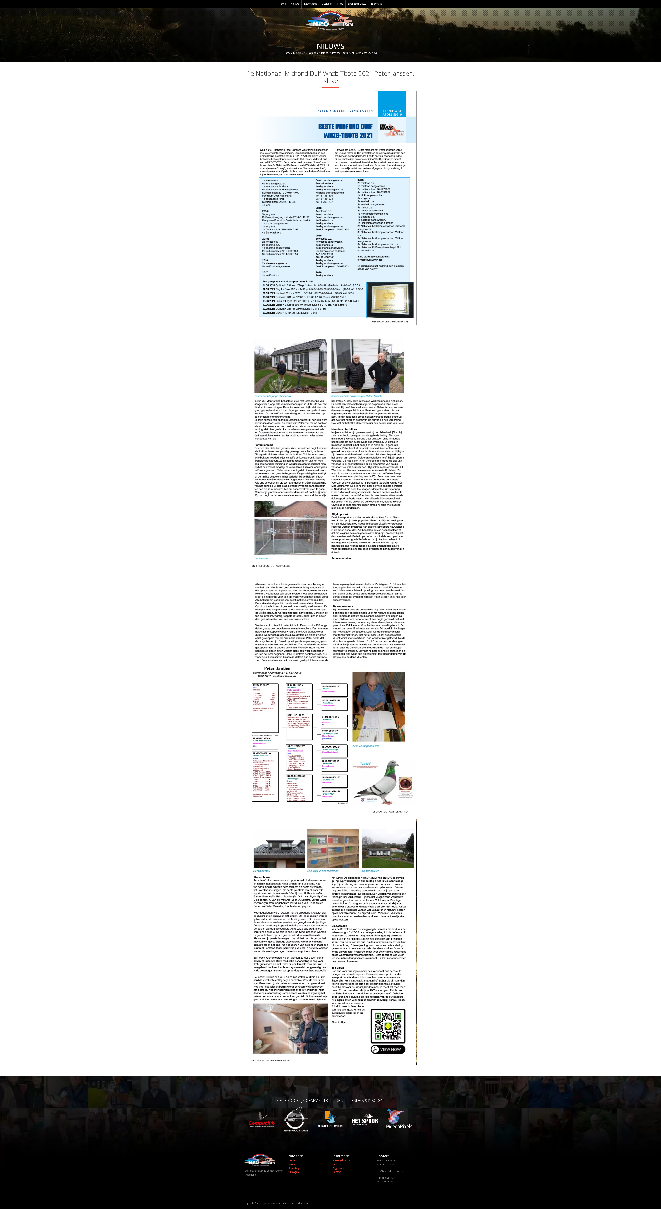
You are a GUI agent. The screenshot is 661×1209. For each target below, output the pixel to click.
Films (340, 3)
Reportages (310, 3)
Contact (337, 1172)
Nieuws (295, 3)
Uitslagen (327, 3)
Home (282, 3)
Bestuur (337, 1164)
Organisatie (339, 1168)
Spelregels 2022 (357, 3)
